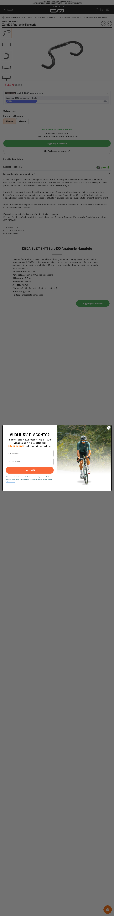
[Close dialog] (109, 428)
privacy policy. (10, 482)
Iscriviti (29, 470)
